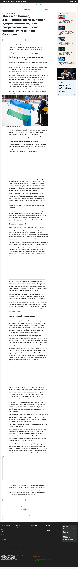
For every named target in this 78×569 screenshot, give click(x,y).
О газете (47, 527)
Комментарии (25, 515)
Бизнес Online (6, 525)
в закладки (45, 9)
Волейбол (12, 1)
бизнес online (73, 1)
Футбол (7, 1)
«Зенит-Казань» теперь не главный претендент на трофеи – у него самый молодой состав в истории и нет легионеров (66, 87)
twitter (10, 548)
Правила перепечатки (36, 556)
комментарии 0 (27, 9)
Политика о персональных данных (38, 554)
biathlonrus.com (21, 126)
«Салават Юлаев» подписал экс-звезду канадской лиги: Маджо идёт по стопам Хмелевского (65, 43)
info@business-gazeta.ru (68, 533)
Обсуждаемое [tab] (65, 13)
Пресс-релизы (3, 539)
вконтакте (4, 548)
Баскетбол (18, 1)
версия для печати (44, 504)
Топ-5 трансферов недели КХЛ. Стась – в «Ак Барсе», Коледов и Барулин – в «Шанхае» (66, 63)
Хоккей (3, 1)
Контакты (48, 530)
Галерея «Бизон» (34, 527)
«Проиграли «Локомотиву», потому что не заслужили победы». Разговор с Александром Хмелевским (65, 53)
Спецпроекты (34, 525)
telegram (22, 548)
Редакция (48, 525)
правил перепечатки (44, 564)
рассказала (33, 398)
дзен (16, 548)
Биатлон (14, 13)
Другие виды (23, 1)
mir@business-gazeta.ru (68, 539)
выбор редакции (61, 82)
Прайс (17, 527)
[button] (58, 94)
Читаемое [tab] (60, 13)
